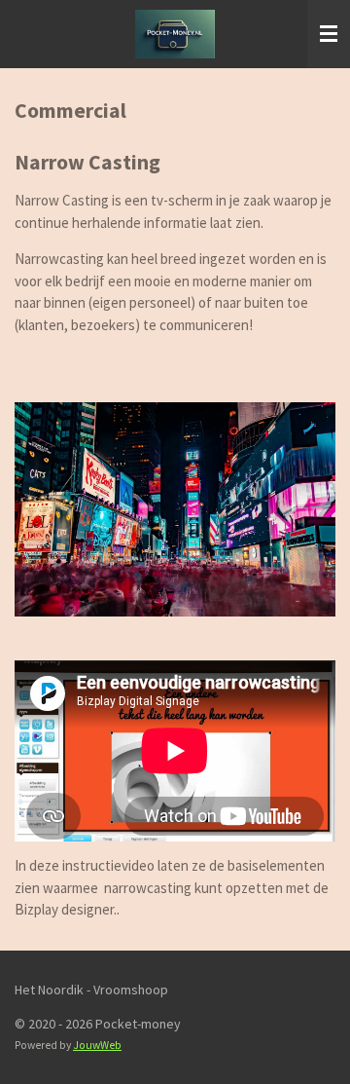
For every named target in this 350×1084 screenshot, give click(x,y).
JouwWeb (97, 1045)
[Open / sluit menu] (328, 34)
